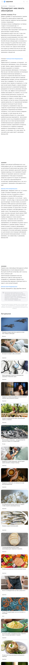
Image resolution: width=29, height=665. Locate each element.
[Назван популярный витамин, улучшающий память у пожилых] (14, 414)
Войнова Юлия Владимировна (14, 58)
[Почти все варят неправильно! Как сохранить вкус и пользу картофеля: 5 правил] (14, 629)
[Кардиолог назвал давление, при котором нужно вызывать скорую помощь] (14, 457)
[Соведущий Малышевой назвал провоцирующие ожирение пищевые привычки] (14, 543)
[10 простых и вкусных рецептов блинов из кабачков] (14, 650)
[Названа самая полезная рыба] (14, 521)
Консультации (4, 6)
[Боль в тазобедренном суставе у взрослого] (14, 586)
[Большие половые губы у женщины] (14, 349)
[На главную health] (9, 1)
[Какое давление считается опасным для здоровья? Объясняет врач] (14, 371)
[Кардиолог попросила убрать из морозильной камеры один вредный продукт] (14, 392)
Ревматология (12, 6)
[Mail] (4, 1)
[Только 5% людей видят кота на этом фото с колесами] (14, 607)
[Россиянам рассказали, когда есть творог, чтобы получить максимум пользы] (14, 500)
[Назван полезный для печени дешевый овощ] (14, 564)
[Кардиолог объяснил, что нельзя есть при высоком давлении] (14, 478)
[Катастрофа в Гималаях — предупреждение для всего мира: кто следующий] (14, 435)
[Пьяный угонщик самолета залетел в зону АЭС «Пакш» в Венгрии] (14, 328)
